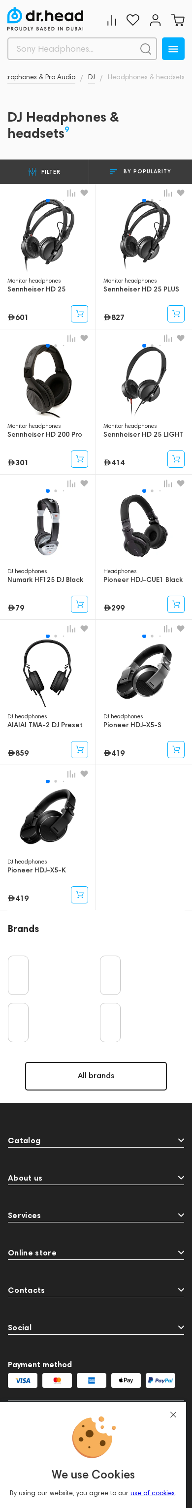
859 (22, 753)
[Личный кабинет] (155, 20)
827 (118, 317)
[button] (48, 200)
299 (118, 607)
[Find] (145, 48)
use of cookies (152, 1493)
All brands (96, 1075)
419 (118, 753)
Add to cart (79, 313)
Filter (51, 171)
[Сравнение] (111, 20)
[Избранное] (133, 20)
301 (22, 462)
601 (22, 317)
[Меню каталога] (173, 48)
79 (19, 607)
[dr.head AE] (45, 19)
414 (118, 462)
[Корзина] (178, 20)
